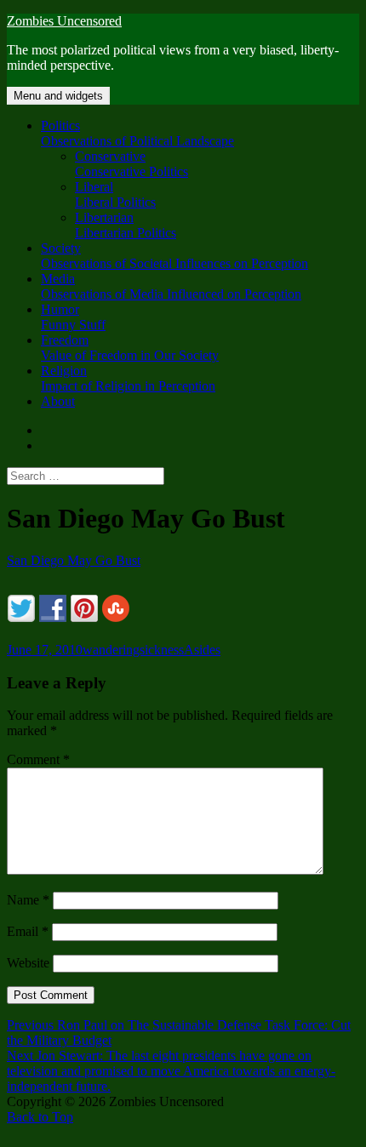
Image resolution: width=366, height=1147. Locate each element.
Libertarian (125, 225)
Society (174, 256)
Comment (38, 759)
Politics (137, 133)
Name (28, 900)
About (58, 401)
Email (28, 931)
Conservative (131, 164)
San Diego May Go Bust (73, 560)
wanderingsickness (133, 649)
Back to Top (40, 1117)
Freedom (130, 347)
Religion (128, 378)
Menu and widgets (58, 95)
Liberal (115, 194)
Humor (73, 317)
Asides (202, 649)
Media (171, 286)
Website (28, 963)
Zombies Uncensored (64, 21)
